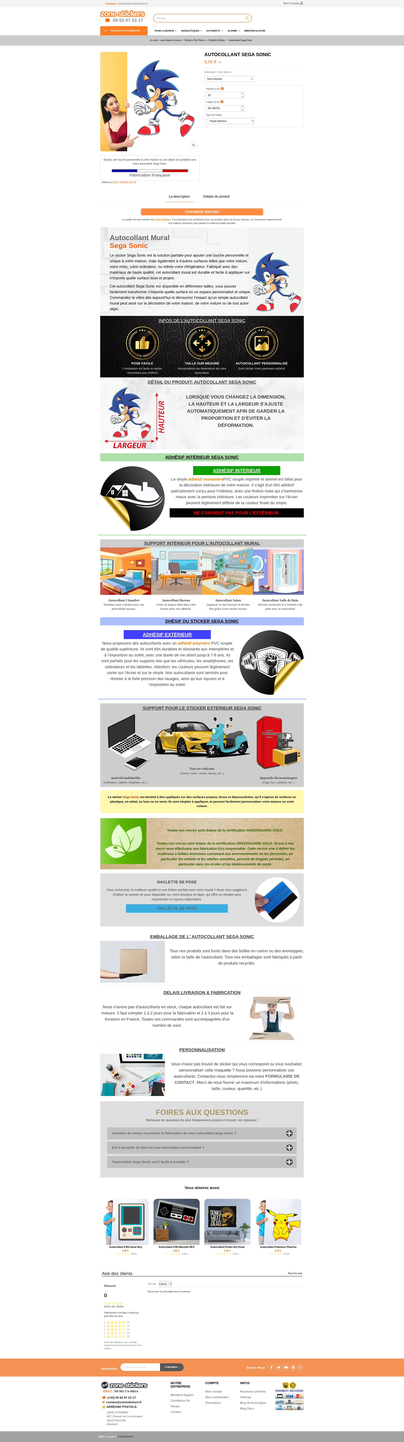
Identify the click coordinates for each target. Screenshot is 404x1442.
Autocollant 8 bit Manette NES (177, 1247)
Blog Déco (247, 1408)
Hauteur (213, 88)
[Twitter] (279, 1367)
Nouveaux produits (253, 1391)
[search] (247, 18)
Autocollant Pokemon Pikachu (278, 1247)
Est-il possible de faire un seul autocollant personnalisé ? (158, 1147)
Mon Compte (291, 3)
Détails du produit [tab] (216, 196)
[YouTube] (286, 1367)
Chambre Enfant (202, 212)
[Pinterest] (293, 1367)
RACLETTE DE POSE (177, 908)
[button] (242, 93)
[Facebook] (271, 1367)
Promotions (213, 1402)
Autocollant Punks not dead (227, 1247)
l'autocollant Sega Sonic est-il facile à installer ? (150, 1162)
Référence (107, 182)
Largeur (213, 101)
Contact (176, 1412)
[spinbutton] (225, 95)
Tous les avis (295, 1273)
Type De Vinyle (214, 115)
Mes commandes (217, 1397)
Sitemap (245, 1397)
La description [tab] (179, 196)
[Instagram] (300, 1367)
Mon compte (213, 1391)
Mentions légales (182, 1395)
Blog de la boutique (253, 1402)
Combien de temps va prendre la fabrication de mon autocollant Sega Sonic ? (174, 1133)
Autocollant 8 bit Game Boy (125, 1247)
